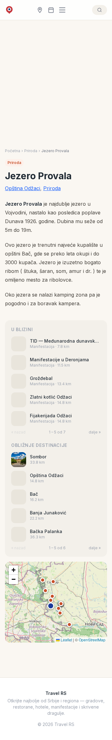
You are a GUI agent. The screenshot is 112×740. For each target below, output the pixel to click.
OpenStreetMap (92, 639)
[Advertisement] (56, 89)
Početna (12, 150)
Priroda (30, 150)
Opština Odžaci (22, 188)
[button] (50, 605)
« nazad (18, 432)
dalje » (95, 432)
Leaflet (66, 639)
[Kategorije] (64, 10)
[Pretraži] (99, 10)
